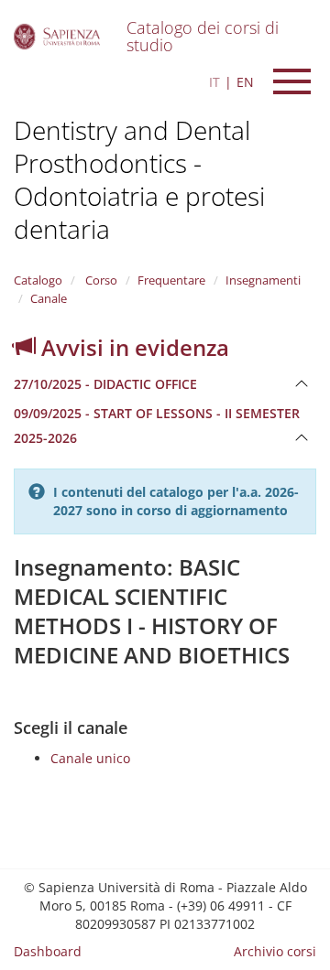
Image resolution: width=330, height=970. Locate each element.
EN (245, 82)
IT (214, 82)
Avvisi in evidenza (132, 347)
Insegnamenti (263, 280)
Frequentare (171, 280)
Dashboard (48, 951)
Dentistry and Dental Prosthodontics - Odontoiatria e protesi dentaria (139, 179)
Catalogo (38, 280)
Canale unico (90, 758)
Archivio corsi (275, 951)
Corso (99, 280)
